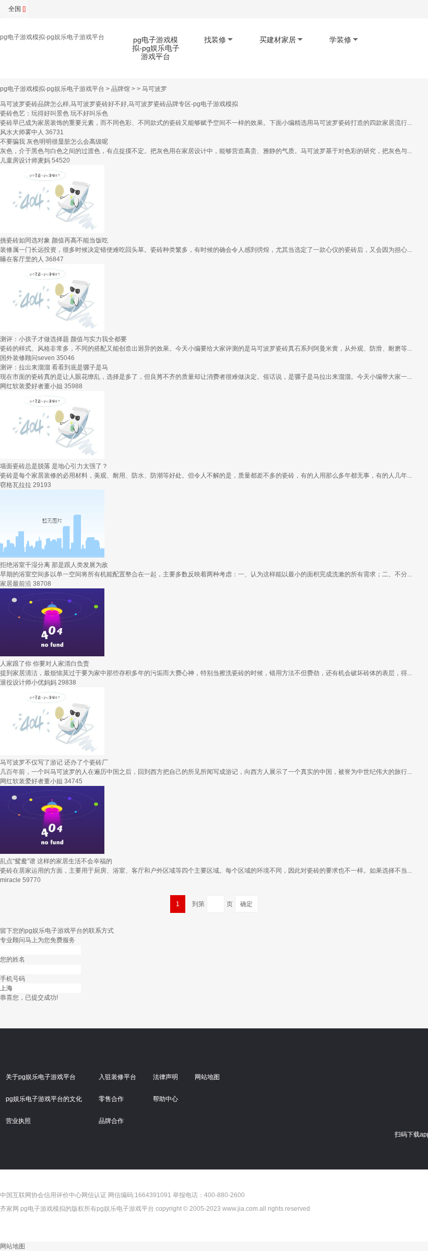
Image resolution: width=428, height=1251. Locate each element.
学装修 (340, 40)
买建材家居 (277, 40)
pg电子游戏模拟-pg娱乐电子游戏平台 (52, 37)
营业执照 (18, 1121)
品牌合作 (111, 1121)
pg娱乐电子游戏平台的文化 (44, 1099)
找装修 (215, 40)
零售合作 (111, 1099)
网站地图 (207, 1077)
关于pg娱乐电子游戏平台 (41, 1077)
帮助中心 (165, 1099)
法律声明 (165, 1077)
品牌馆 (120, 88)
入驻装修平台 (117, 1077)
